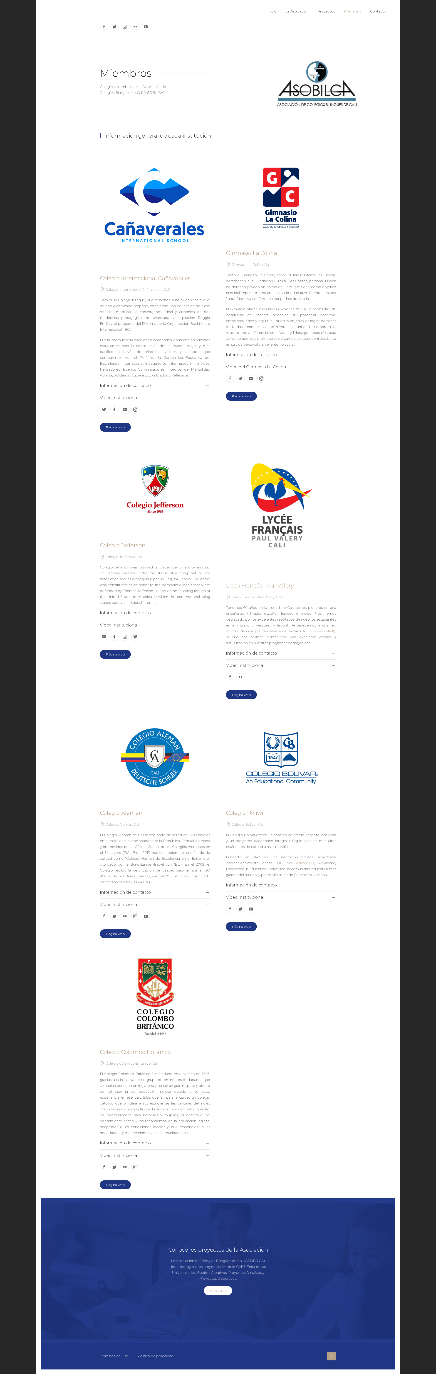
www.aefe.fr (324, 631)
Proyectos (326, 11)
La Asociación (297, 11)
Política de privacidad (155, 1356)
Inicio (272, 11)
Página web (115, 427)
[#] (331, 1356)
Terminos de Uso (114, 1356)
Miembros (352, 11)
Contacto (378, 11)
